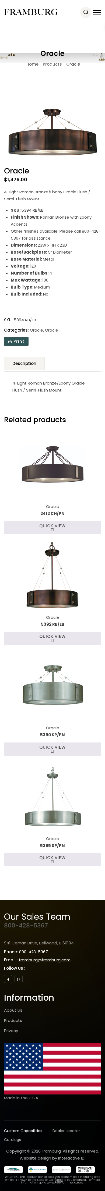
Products (13, 1020)
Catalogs (12, 1139)
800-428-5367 (26, 925)
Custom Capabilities (23, 1130)
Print (18, 341)
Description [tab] (24, 363)
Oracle (36, 330)
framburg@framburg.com (45, 960)
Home (31, 64)
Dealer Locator (66, 1130)
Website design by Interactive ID (52, 1158)
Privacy (11, 1030)
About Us (13, 1010)
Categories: (16, 330)
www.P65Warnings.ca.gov (65, 1183)
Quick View (52, 526)
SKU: (8, 320)
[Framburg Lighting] (31, 12)
